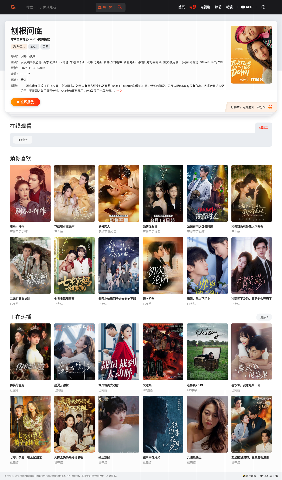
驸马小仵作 (17, 226)
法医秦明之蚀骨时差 (200, 226)
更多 (263, 317)
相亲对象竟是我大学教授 (247, 226)
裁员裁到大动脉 (108, 385)
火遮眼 (147, 385)
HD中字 (23, 140)
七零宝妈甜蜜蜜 (64, 298)
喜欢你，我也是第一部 (245, 385)
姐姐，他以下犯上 (198, 298)
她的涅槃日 (150, 226)
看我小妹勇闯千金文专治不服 (117, 298)
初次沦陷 (148, 298)
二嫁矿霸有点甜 (20, 298)
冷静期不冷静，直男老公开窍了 (251, 298)
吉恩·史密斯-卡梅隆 (55, 62)
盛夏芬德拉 (61, 385)
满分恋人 (104, 226)
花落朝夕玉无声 (64, 226)
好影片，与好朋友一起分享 (248, 107)
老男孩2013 (195, 385)
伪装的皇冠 (17, 385)
